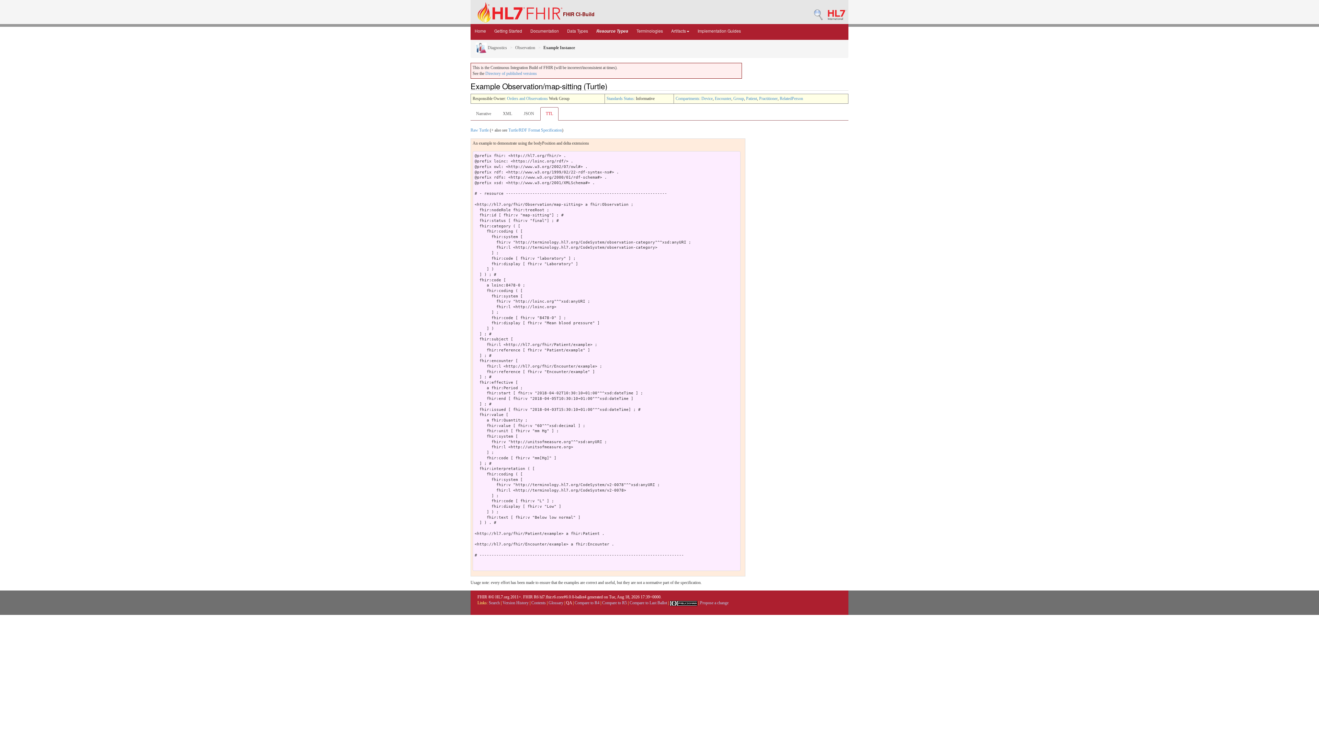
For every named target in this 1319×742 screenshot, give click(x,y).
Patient (751, 98)
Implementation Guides (719, 31)
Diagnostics (497, 47)
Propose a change (714, 602)
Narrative (483, 113)
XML (507, 113)
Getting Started (508, 31)
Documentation (544, 31)
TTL (549, 113)
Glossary (556, 602)
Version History (516, 602)
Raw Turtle (480, 130)
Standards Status (620, 98)
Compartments (687, 98)
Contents (538, 602)
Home (480, 31)
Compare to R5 (614, 602)
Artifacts (678, 31)
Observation (525, 47)
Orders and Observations (527, 98)
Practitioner (768, 98)
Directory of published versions (511, 73)
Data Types (577, 31)
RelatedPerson (791, 98)
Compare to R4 (587, 602)
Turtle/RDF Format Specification (535, 130)
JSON (529, 113)
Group (738, 98)
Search (494, 602)
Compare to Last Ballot (648, 602)
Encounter (723, 98)
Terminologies (649, 31)
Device (707, 98)
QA (569, 602)
